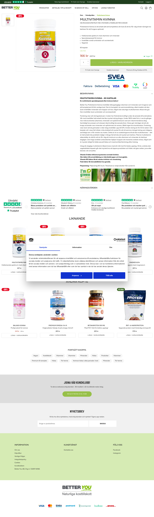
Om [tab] (110, 247)
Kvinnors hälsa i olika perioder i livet (85, 361)
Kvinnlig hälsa (90, 15)
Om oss (17, 450)
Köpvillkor (18, 453)
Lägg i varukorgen (121, 62)
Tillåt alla (109, 275)
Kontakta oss (68, 450)
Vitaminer (59, 356)
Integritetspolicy (20, 459)
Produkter (105, 356)
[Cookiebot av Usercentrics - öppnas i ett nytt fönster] (115, 240)
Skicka (103, 424)
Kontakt (141, 2)
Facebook (116, 450)
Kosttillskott (47, 356)
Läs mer (83, 51)
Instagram (117, 453)
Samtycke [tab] (43, 247)
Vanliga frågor (20, 456)
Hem (81, 15)
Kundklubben (19, 466)
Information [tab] (77, 247)
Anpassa (75, 275)
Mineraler (83, 356)
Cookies (17, 463)
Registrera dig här (77, 394)
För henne (64, 361)
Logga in (148, 2)
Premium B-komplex (39, 361)
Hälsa (94, 356)
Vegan (35, 356)
